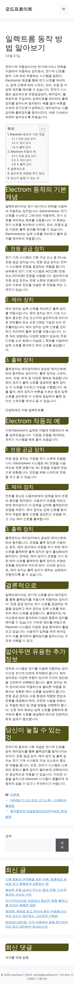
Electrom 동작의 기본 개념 (27, 134)
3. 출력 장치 (23, 147)
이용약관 (42, 978)
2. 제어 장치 (23, 143)
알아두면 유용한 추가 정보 (28, 173)
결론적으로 (18, 169)
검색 (8, 836)
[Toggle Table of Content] (40, 129)
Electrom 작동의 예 (23, 151)
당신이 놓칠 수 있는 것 (25, 178)
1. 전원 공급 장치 (26, 138)
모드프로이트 (18, 9)
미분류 (14, 795)
